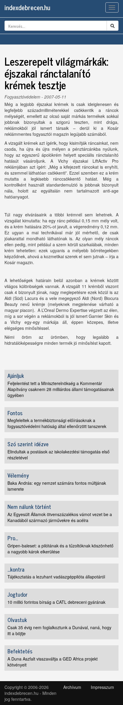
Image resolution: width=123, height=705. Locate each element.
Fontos (14, 412)
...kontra (15, 569)
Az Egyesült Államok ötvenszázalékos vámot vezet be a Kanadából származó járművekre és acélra (59, 517)
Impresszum (102, 687)
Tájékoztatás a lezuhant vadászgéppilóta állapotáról (56, 577)
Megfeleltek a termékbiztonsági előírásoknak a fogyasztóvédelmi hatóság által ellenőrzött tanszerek (56, 423)
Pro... (12, 537)
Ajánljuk (15, 375)
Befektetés (19, 650)
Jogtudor (17, 594)
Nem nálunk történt (29, 506)
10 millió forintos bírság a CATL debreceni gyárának (56, 602)
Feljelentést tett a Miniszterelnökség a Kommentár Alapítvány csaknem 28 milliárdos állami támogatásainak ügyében (60, 389)
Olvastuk (17, 619)
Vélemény (18, 475)
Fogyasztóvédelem (22, 97)
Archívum (72, 687)
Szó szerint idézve (28, 443)
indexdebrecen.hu (27, 7)
